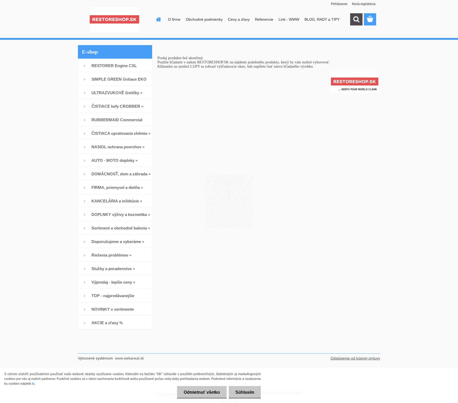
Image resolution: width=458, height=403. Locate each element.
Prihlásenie (339, 4)
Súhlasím (244, 392)
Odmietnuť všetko (202, 392)
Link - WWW (289, 19)
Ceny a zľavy (239, 19)
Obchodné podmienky (204, 19)
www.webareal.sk (129, 358)
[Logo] (114, 19)
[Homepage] (158, 19)
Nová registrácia (364, 4)
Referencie (264, 19)
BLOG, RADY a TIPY (322, 19)
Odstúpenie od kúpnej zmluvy (355, 358)
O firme (174, 19)
